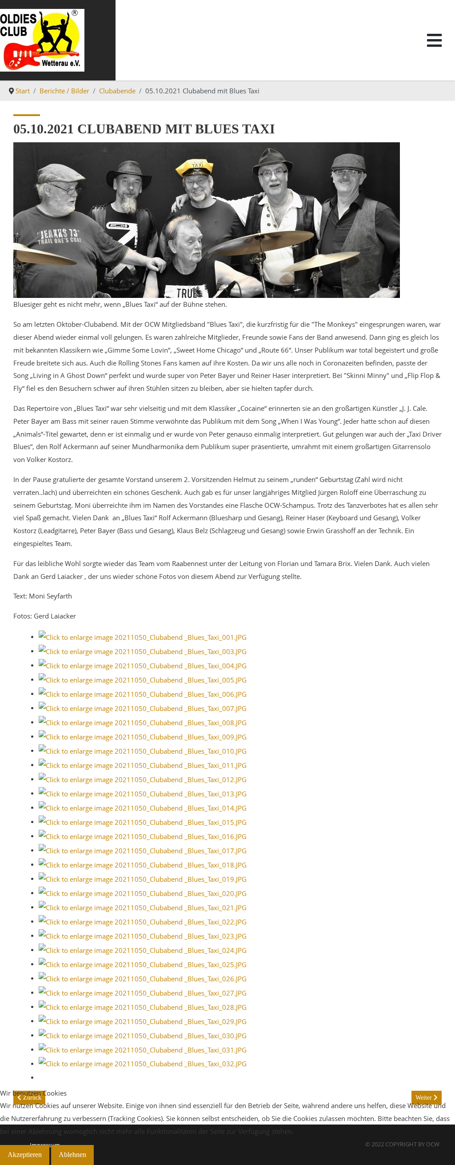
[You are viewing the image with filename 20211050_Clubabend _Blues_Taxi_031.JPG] (143, 1048)
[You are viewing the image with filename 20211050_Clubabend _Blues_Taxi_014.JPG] (143, 807)
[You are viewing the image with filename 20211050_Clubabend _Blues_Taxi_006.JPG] (143, 693)
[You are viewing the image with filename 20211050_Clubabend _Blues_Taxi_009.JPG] (143, 735)
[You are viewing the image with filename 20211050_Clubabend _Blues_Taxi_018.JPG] (143, 864)
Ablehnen (72, 1154)
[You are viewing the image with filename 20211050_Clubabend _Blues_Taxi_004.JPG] (143, 664)
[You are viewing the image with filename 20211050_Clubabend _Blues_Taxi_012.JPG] (143, 778)
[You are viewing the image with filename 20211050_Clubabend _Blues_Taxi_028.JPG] (143, 1006)
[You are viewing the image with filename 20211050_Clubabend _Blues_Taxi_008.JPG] (143, 721)
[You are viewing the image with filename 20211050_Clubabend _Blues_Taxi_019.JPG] (143, 878)
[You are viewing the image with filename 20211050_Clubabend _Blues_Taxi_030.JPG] (143, 1034)
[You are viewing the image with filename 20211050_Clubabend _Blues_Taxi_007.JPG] (143, 707)
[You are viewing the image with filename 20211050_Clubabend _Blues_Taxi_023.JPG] (143, 935)
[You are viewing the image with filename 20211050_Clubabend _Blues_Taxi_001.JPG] (143, 636)
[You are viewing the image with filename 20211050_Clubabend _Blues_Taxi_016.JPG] (143, 835)
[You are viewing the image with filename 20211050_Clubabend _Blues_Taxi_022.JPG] (143, 920)
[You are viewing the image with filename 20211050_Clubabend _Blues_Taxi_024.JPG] (143, 949)
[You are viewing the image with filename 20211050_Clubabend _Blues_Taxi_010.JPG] (143, 750)
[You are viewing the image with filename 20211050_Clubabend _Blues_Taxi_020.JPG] (143, 892)
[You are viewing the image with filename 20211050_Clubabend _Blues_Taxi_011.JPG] (143, 764)
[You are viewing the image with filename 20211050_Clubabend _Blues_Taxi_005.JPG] (143, 679)
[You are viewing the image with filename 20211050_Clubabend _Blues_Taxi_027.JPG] (143, 992)
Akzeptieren (25, 1154)
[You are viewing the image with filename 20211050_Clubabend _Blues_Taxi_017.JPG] (143, 849)
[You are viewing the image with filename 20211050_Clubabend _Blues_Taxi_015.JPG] (143, 821)
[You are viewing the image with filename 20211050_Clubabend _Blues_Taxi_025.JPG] (143, 963)
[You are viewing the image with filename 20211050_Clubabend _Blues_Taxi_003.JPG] (143, 650)
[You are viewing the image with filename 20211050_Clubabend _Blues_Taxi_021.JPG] (143, 906)
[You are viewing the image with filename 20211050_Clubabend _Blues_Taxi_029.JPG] (143, 1020)
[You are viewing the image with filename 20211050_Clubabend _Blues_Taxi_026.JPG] (143, 977)
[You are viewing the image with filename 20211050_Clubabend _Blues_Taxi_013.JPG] (143, 792)
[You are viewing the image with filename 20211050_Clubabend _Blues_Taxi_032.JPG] (143, 1063)
